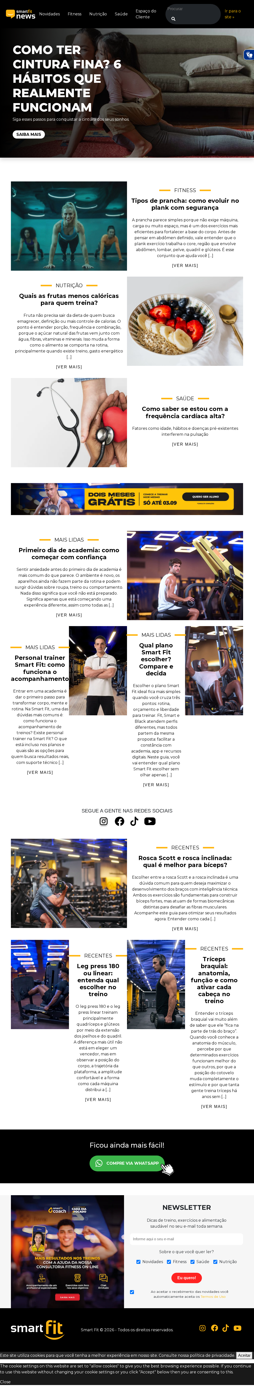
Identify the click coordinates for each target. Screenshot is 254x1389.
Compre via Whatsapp (132, 1163)
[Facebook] (119, 821)
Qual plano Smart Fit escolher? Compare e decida (214, 670)
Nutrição (98, 14)
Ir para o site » (233, 14)
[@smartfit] (202, 1328)
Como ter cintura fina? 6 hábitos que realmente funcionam (67, 79)
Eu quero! (186, 1278)
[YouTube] (150, 821)
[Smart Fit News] (20, 14)
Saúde (121, 14)
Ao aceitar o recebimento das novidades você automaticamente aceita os (189, 1294)
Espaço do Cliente (146, 14)
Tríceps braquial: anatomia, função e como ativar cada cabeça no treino (156, 984)
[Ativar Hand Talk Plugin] (249, 55)
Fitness (74, 14)
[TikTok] (134, 821)
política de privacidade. (212, 1355)
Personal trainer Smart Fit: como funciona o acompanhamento (98, 670)
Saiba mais (28, 134)
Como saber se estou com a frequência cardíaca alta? (69, 422)
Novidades (49, 14)
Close (5, 1382)
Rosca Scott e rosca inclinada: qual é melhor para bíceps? (69, 883)
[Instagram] (104, 821)
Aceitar (244, 1355)
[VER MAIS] (185, 265)
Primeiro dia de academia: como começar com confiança (185, 575)
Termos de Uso (213, 1297)
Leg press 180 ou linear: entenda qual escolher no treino (40, 984)
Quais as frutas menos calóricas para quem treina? (185, 321)
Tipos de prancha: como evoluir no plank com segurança (69, 226)
